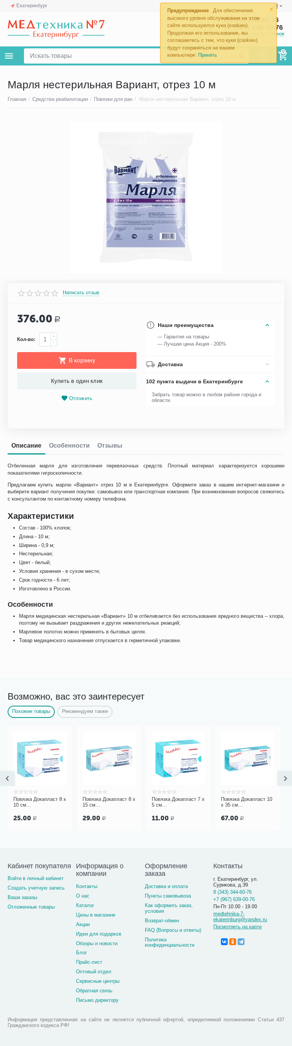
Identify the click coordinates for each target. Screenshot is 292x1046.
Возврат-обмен (162, 920)
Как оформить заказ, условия (169, 908)
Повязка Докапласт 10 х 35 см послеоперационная (246, 802)
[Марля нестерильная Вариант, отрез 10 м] (146, 197)
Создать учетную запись (36, 888)
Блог (81, 952)
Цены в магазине (95, 915)
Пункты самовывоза (168, 896)
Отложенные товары (31, 907)
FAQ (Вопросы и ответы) (173, 930)
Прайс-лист (89, 962)
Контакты (86, 886)
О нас (82, 896)
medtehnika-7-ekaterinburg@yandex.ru (240, 916)
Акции (83, 924)
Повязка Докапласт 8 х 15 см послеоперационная (109, 802)
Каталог (85, 905)
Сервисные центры (97, 981)
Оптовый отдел (93, 971)
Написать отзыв (81, 292)
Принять (207, 55)
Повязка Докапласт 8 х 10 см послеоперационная (39, 802)
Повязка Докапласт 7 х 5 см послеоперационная (178, 802)
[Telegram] (241, 941)
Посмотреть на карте (237, 927)
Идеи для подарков (98, 934)
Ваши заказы (22, 897)
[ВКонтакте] (224, 941)
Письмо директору (97, 1000)
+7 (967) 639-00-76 (234, 899)
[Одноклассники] (232, 941)
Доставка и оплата (166, 886)
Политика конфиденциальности (169, 942)
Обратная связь (94, 990)
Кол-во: (26, 339)
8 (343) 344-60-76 (232, 892)
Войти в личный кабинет (35, 878)
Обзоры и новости (96, 943)
